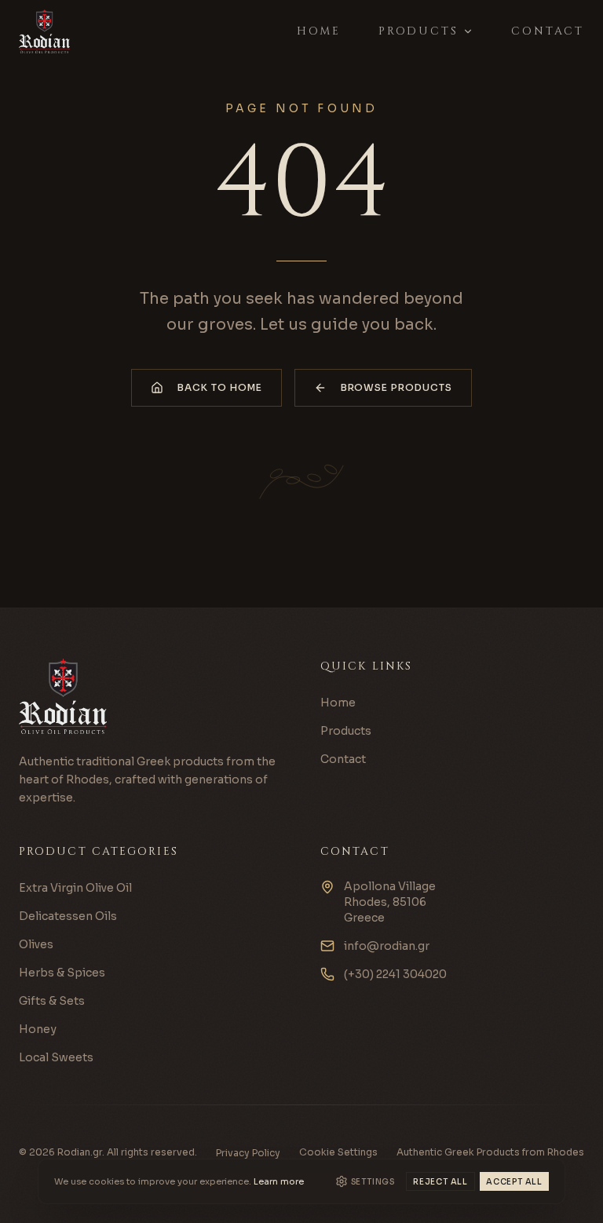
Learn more (279, 1181)
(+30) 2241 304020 (395, 974)
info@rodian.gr (386, 946)
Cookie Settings (338, 1152)
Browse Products (396, 387)
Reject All (440, 1182)
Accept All (514, 1182)
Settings (373, 1182)
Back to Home (219, 387)
